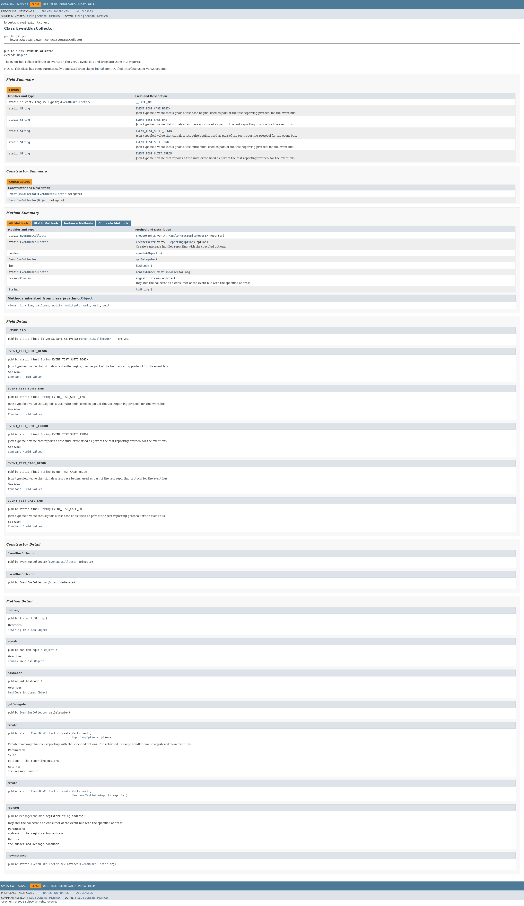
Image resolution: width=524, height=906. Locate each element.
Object (22, 55)
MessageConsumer (21, 278)
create (141, 235)
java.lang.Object (16, 36)
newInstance (145, 272)
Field (30, 16)
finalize (26, 305)
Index (82, 4)
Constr (42, 16)
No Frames (61, 11)
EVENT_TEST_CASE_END (151, 119)
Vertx (151, 235)
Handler (174, 235)
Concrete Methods (113, 223)
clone (12, 305)
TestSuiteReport (194, 235)
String (25, 108)
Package (22, 4)
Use (45, 4)
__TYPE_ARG (144, 102)
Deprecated (67, 4)
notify (57, 305)
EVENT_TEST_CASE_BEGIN (153, 108)
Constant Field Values (25, 376)
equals (141, 253)
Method (54, 16)
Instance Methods (78, 223)
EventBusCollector (75, 102)
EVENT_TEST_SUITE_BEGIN (154, 131)
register (142, 278)
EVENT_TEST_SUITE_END (152, 142)
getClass (42, 305)
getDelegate (145, 259)
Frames (47, 11)
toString (142, 289)
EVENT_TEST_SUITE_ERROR (154, 153)
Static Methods (46, 223)
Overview (7, 4)
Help (91, 4)
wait (86, 305)
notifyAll (72, 305)
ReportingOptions (182, 242)
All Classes (84, 11)
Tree (54, 4)
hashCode (142, 265)
